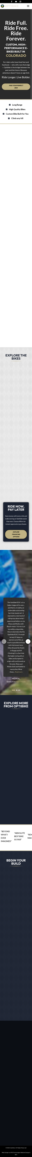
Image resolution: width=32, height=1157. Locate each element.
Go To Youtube (11, 762)
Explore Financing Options (16, 534)
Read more (18, 672)
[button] (28, 641)
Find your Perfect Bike (16, 87)
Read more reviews (15, 577)
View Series (11, 402)
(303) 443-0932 (17, 1118)
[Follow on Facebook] (11, 1)
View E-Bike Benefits (13, 789)
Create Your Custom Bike (13, 1003)
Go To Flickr (10, 734)
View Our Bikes (14, 244)
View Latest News (12, 815)
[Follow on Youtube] (16, 1)
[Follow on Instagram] (20, 1)
